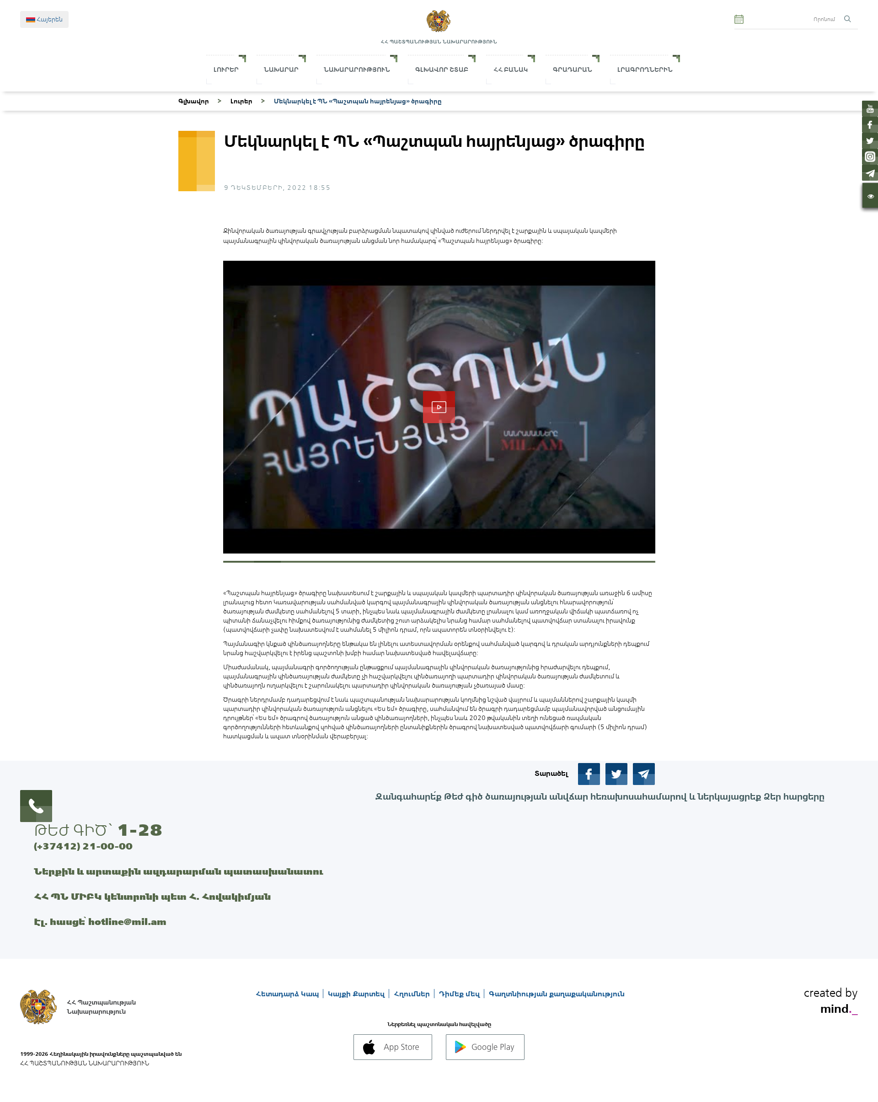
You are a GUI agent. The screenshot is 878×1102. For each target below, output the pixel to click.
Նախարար (281, 69)
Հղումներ (413, 993)
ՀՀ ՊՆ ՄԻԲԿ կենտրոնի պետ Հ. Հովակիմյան (152, 896)
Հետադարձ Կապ (288, 993)
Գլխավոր (193, 101)
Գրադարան (572, 69)
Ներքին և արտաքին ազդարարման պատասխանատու (178, 871)
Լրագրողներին (645, 69)
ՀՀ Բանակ (510, 69)
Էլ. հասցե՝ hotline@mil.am (100, 921)
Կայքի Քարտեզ (357, 993)
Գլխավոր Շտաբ (441, 69)
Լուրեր (226, 69)
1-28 (139, 829)
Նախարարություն (357, 69)
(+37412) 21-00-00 (83, 846)
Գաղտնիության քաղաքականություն (557, 993)
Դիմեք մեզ (460, 993)
